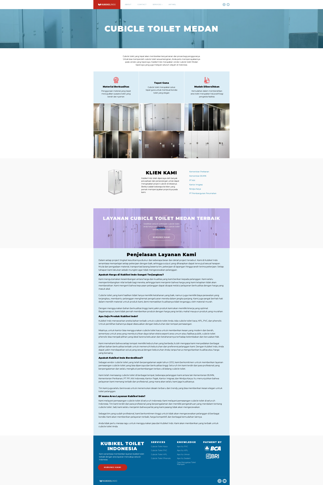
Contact (142, 4)
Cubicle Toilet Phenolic (161, 458)
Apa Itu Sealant (184, 458)
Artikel (172, 4)
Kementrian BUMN (197, 176)
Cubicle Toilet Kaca (159, 447)
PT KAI (192, 180)
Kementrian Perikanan (199, 172)
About (128, 4)
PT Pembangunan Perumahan (202, 193)
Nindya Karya (195, 189)
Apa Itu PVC (182, 447)
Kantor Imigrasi (196, 185)
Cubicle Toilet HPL (159, 454)
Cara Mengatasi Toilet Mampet (186, 463)
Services (157, 4)
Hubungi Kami (161, 237)
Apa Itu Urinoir (183, 454)
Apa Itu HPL (182, 450)
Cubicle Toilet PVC (159, 450)
